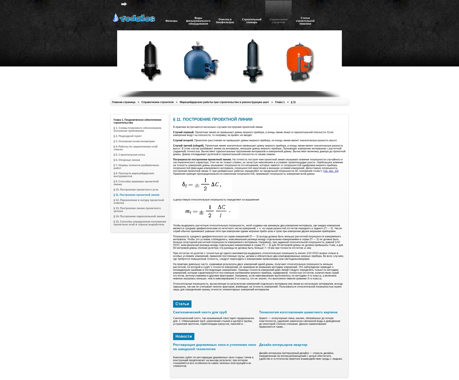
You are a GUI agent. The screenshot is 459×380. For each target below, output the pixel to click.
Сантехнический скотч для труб (200, 312)
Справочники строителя (158, 102)
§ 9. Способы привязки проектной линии (136, 183)
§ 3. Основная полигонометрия (134, 141)
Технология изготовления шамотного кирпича (298, 312)
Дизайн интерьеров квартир (283, 345)
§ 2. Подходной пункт (128, 136)
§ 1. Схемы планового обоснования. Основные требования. (138, 129)
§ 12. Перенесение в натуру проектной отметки (139, 201)
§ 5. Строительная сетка (129, 154)
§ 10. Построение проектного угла (136, 189)
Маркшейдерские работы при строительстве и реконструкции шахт (224, 102)
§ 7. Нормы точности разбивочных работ (136, 166)
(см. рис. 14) (331, 170)
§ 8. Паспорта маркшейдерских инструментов (134, 175)
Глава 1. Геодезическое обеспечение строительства (137, 121)
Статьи (182, 304)
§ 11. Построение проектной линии (136, 194)
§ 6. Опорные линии (127, 159)
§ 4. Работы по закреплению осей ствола (136, 148)
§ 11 (293, 102)
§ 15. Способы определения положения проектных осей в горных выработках (140, 223)
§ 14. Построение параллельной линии (139, 216)
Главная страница (123, 102)
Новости (183, 336)
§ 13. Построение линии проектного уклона (137, 209)
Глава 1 (280, 102)
